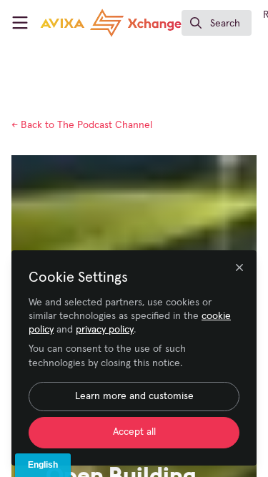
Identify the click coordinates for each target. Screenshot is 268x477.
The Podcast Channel (81, 125)
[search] (217, 23)
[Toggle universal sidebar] (20, 23)
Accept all (134, 432)
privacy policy (105, 330)
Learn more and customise (134, 396)
